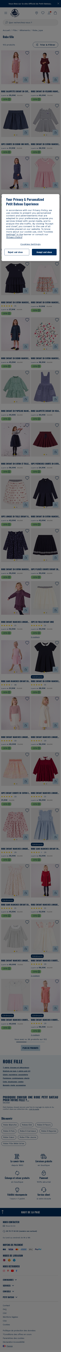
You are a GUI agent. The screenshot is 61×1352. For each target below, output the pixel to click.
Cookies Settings (30, 244)
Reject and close (15, 252)
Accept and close (44, 252)
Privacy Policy (14, 237)
